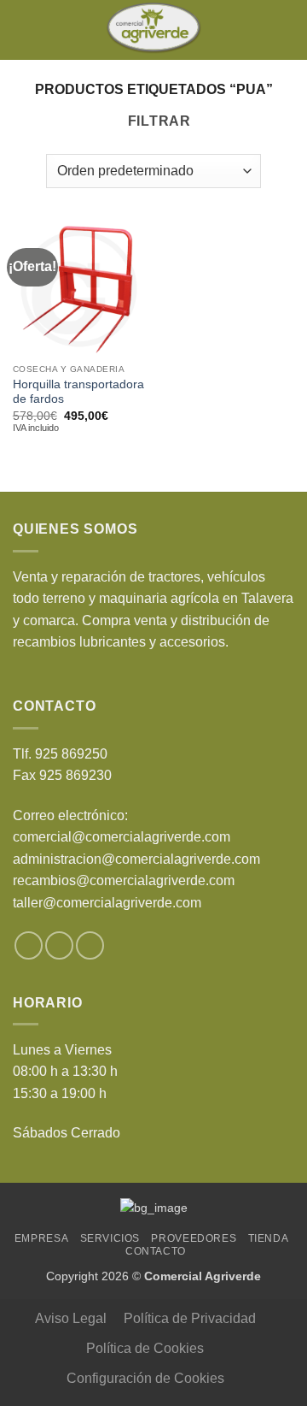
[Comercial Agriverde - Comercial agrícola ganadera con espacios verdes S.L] (153, 30)
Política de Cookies (145, 1348)
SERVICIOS (110, 1238)
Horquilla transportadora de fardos (78, 392)
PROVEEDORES (193, 1238)
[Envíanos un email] (90, 945)
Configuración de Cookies (145, 1378)
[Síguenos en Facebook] (28, 945)
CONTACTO (155, 1251)
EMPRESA (41, 1238)
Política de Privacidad (190, 1318)
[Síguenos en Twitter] (59, 945)
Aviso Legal (71, 1318)
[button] (23, 29)
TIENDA (268, 1238)
